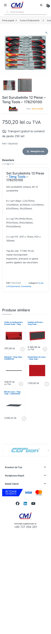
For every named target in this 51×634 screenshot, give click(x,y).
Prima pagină (8, 20)
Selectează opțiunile (20, 349)
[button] (46, 32)
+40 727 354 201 (25, 527)
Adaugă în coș (37, 151)
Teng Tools (17, 177)
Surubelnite (26, 286)
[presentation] (48, 450)
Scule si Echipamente (29, 20)
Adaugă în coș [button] (43, 349)
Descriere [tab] (8, 160)
